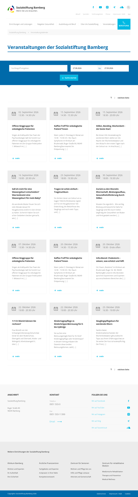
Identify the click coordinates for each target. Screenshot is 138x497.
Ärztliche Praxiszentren (49, 463)
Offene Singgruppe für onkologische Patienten (23, 127)
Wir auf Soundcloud (99, 428)
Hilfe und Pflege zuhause (80, 473)
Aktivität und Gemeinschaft (81, 477)
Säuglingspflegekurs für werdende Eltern (107, 322)
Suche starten (70, 78)
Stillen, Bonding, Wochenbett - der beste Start (110, 127)
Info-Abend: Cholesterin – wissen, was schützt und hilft (110, 259)
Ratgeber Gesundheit (45, 24)
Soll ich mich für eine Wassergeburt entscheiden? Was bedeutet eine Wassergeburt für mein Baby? (26, 193)
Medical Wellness (108, 479)
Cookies (127, 494)
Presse (108, 14)
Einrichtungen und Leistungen (20, 24)
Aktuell (78, 14)
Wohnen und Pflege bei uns (81, 469)
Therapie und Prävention (111, 475)
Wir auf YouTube (98, 407)
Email (52, 421)
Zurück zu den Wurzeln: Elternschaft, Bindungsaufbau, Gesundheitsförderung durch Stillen (110, 193)
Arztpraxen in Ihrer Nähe (48, 473)
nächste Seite (123, 98)
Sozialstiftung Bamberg (17, 32)
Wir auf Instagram (98, 414)
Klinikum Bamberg (15, 463)
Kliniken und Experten (16, 469)
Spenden (86, 14)
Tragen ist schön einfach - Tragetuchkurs (66, 190)
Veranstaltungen (109, 24)
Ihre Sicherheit (13, 477)
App (129, 14)
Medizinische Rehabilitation (112, 471)
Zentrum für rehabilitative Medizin (113, 464)
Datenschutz (101, 494)
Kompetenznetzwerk (47, 477)
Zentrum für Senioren (80, 463)
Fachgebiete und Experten (49, 469)
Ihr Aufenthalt (13, 473)
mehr (17, 158)
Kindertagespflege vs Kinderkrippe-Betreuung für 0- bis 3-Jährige (68, 323)
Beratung (124, 25)
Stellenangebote (97, 14)
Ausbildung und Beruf (67, 24)
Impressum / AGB (119, 14)
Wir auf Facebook (98, 401)
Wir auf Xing (96, 421)
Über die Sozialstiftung (89, 24)
